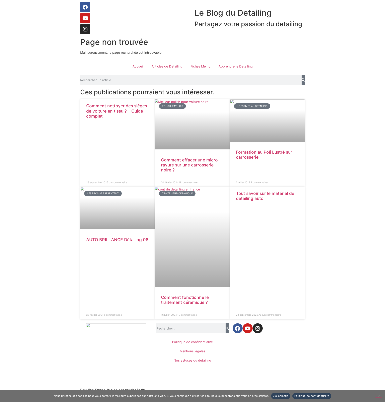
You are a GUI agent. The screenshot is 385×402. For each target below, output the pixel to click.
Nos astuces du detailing (192, 360)
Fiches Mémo (200, 66)
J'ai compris (280, 395)
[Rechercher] (303, 80)
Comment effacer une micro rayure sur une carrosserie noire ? (189, 164)
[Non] (378, 396)
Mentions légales (192, 351)
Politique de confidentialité (192, 342)
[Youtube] (85, 18)
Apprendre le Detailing (236, 66)
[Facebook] (85, 7)
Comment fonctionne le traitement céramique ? (185, 300)
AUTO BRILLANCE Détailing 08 (117, 239)
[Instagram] (85, 29)
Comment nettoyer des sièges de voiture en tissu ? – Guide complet (116, 110)
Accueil (138, 66)
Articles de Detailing (167, 66)
